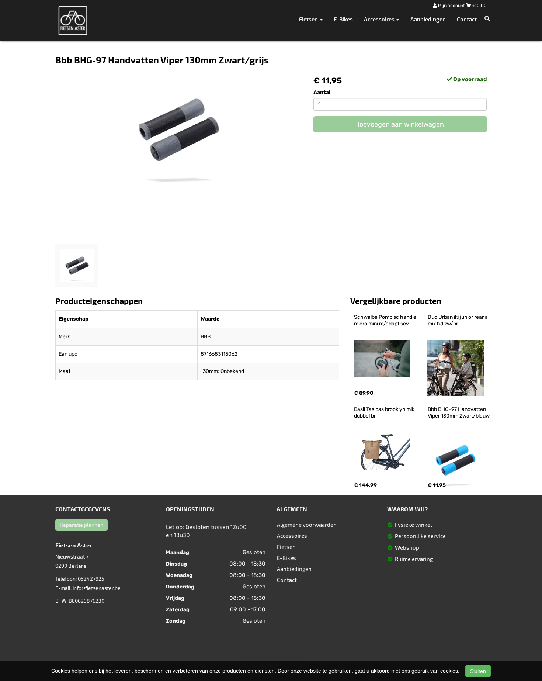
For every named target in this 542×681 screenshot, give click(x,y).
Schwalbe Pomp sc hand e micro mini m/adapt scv (385, 320)
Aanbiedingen (428, 19)
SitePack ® (315, 650)
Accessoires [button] (380, 19)
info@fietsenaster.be (97, 588)
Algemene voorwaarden (307, 524)
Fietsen (286, 546)
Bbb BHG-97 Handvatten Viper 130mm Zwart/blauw (459, 412)
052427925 (91, 578)
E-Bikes (343, 19)
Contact (467, 19)
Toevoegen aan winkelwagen (400, 124)
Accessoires (292, 535)
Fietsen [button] (309, 19)
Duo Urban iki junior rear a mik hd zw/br (458, 320)
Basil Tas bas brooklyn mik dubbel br (385, 412)
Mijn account (451, 5)
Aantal (321, 92)
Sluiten (478, 671)
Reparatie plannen (81, 525)
